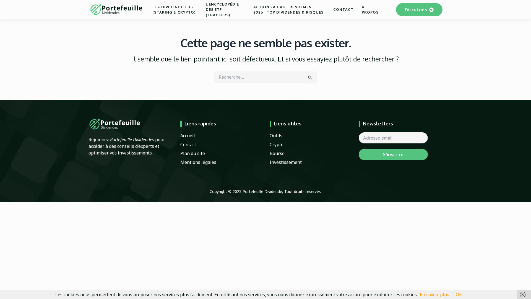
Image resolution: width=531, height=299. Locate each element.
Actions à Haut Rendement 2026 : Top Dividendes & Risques (288, 10)
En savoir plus (434, 295)
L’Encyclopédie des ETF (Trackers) (222, 9)
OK (459, 295)
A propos (370, 10)
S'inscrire (393, 154)
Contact (343, 9)
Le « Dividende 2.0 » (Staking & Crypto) (174, 10)
